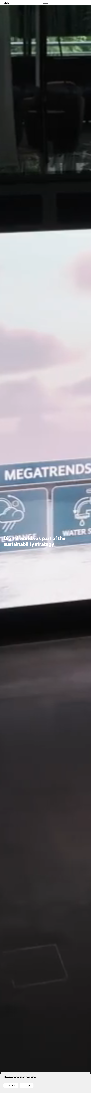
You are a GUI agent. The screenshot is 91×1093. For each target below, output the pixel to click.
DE (85, 2)
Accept (26, 1085)
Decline (10, 1085)
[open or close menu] (45, 2)
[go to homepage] (7, 3)
